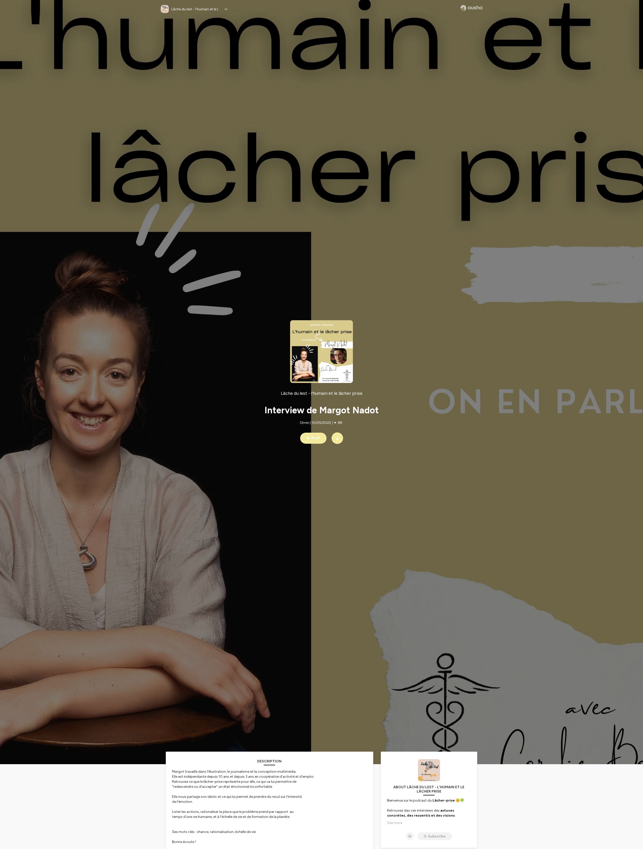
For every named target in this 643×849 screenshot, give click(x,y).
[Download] (337, 438)
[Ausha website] (471, 8)
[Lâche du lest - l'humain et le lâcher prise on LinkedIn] (410, 836)
